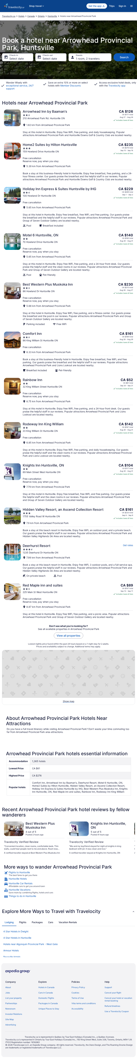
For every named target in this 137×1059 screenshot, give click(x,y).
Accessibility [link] (77, 1008)
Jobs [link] (7, 992)
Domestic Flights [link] (46, 998)
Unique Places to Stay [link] (48, 1008)
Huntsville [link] (52, 16)
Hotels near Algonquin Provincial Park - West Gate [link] (30, 944)
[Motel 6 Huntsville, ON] (68, 254)
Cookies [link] (75, 992)
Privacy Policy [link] (78, 987)
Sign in (122, 6)
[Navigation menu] (131, 6)
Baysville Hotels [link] (11, 956)
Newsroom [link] (10, 1008)
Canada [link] (31, 16)
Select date (16, 58)
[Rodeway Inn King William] (68, 439)
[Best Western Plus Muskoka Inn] (68, 304)
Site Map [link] (9, 1019)
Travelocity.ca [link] (8, 16)
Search (124, 57)
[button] (68, 911)
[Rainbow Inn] (68, 397)
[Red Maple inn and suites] (68, 601)
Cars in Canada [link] (45, 992)
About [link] (8, 987)
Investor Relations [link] (13, 1014)
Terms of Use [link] (78, 998)
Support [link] (108, 987)
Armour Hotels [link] (11, 950)
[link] (68, 874)
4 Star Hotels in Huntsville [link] (17, 937)
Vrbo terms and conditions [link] (84, 1003)
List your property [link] (13, 998)
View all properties (68, 635)
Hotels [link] (21, 16)
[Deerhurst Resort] (68, 560)
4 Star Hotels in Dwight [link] (15, 931)
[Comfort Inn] (68, 352)
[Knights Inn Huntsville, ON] (68, 482)
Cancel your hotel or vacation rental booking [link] (118, 999)
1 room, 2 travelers (88, 58)
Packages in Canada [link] (48, 1003)
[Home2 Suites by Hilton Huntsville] (68, 162)
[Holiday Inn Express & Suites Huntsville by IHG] (68, 207)
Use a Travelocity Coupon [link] (117, 1011)
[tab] (9, 922)
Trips (112, 6)
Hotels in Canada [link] (46, 987)
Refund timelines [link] (112, 1006)
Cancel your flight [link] (113, 992)
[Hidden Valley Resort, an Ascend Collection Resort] (68, 523)
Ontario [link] (41, 16)
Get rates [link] (128, 545)
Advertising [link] (10, 1024)
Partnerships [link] (11, 1003)
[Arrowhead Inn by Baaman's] (68, 123)
